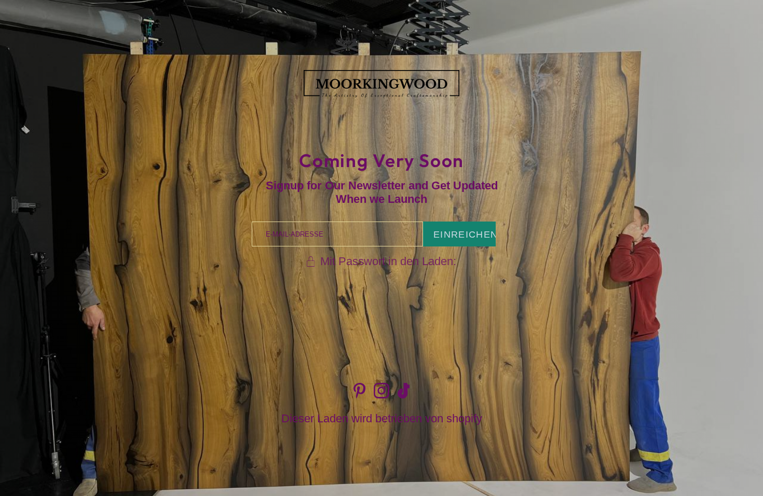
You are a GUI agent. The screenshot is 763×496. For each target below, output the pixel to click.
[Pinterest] (359, 390)
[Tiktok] (404, 390)
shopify (464, 418)
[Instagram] (381, 390)
